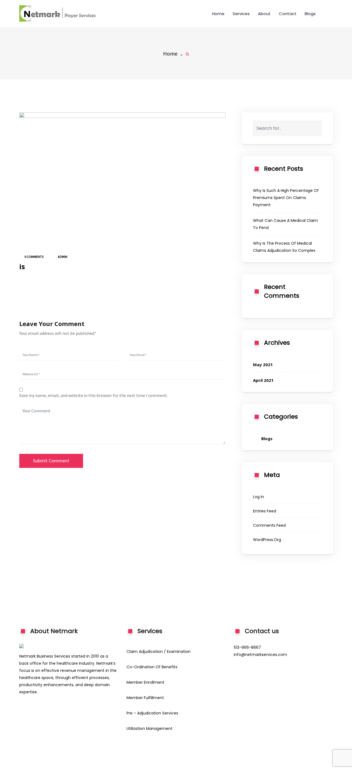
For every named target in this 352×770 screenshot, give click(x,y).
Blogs (310, 13)
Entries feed (264, 511)
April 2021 (263, 380)
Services (241, 13)
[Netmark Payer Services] (60, 13)
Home (218, 13)
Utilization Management (149, 728)
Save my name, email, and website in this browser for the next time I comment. (93, 395)
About (264, 13)
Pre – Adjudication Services (152, 713)
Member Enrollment (145, 682)
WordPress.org (267, 539)
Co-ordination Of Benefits (152, 667)
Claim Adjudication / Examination (159, 651)
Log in (258, 496)
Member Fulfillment (145, 697)
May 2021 (263, 364)
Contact (287, 13)
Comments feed (269, 525)
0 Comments (33, 257)
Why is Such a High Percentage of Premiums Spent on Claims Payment (286, 198)
